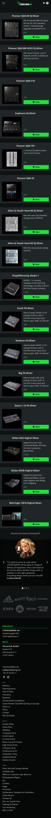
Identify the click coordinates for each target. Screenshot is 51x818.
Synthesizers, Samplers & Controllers (18, 792)
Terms (5, 709)
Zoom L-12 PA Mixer (25, 405)
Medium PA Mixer (25, 340)
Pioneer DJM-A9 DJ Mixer (25, 15)
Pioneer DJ (6, 798)
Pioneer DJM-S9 (25, 178)
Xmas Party (7, 727)
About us (6, 706)
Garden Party (8, 724)
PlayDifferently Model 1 (25, 275)
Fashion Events (8, 760)
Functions (6, 789)
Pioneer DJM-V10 (25, 80)
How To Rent (7, 691)
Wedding (6, 730)
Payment (6, 697)
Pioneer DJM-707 (25, 145)
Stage (4, 786)
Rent (37, 37)
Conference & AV (9, 751)
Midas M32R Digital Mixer (25, 470)
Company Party (9, 748)
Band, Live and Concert (12, 742)
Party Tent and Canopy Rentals (15, 768)
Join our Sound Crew (11, 801)
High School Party (10, 745)
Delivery (6, 685)
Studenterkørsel (9, 757)
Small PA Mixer (25, 308)
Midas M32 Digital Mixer (25, 437)
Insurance (6, 694)
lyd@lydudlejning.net (11, 670)
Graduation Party (9, 754)
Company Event (9, 733)
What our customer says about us (16, 774)
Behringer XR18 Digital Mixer (25, 502)
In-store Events (8, 739)
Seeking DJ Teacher (10, 804)
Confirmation (8, 736)
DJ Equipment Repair (11, 777)
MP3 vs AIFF (7, 810)
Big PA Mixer (26, 372)
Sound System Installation (13, 700)
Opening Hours (8, 688)
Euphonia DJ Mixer (25, 113)
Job (3, 780)
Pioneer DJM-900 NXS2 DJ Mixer (25, 48)
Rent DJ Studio (8, 715)
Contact (5, 712)
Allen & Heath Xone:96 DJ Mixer (25, 210)
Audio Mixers (8, 795)
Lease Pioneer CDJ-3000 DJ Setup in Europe (20, 703)
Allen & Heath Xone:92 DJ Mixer (25, 243)
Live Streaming (8, 807)
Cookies (5, 783)
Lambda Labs (8, 771)
